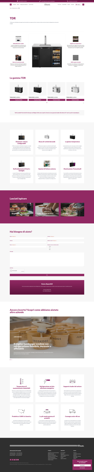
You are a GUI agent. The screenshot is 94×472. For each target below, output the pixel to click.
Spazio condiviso (63, 458)
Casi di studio (31, 4)
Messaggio (11, 251)
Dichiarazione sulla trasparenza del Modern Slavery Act (26, 464)
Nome (13, 236)
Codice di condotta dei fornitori (40, 464)
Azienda (50, 236)
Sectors (74, 450)
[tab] (46, 102)
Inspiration (63, 450)
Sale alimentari (63, 456)
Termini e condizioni (48, 464)
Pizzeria (62, 457)
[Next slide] (83, 103)
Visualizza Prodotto (18, 99)
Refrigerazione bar (15, 8)
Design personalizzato (24, 4)
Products (49, 450)
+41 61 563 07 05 (47, 289)
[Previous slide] (10, 103)
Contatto (72, 4)
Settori (18, 4)
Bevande (74, 455)
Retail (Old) (75, 457)
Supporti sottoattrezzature (52, 458)
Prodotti (14, 4)
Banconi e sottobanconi (52, 455)
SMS (49, 249)
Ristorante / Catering (77, 456)
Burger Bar (62, 453)
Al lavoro (74, 452)
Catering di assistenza (77, 453)
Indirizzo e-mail (51, 240)
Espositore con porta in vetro (53, 456)
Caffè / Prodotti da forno (65, 455)
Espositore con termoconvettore (53, 452)
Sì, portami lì (82, 465)
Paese (13, 244)
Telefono (11, 240)
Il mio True (59, 4)
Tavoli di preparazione (51, 457)
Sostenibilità (64, 4)
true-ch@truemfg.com (47, 291)
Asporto (74, 458)
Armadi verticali (50, 459)
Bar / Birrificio (63, 452)
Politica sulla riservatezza (13, 464)
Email (50, 246)
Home (11, 8)
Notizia (68, 4)
